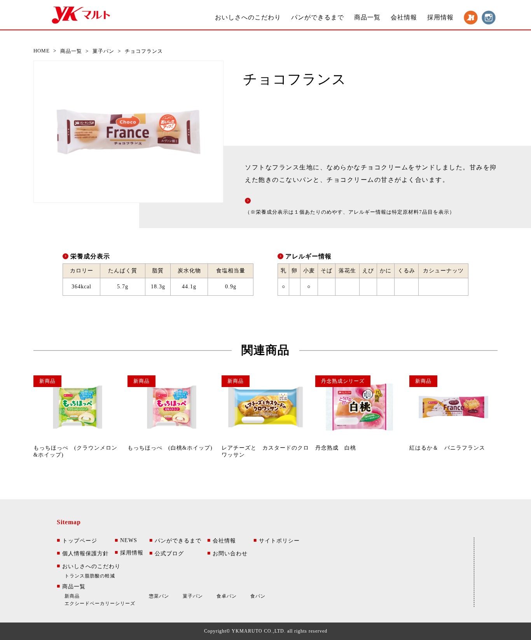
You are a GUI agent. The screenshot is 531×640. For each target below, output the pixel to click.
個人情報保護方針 (83, 553)
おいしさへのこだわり (248, 17)
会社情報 (404, 17)
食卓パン (227, 596)
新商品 (72, 596)
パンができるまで (317, 17)
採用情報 (440, 17)
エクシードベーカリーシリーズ (100, 603)
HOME (41, 51)
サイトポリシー (276, 540)
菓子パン (103, 51)
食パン (258, 596)
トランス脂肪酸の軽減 (90, 576)
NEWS (126, 540)
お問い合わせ (227, 553)
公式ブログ (166, 553)
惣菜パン (159, 596)
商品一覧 (367, 17)
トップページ (77, 540)
